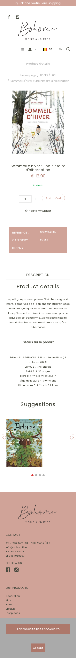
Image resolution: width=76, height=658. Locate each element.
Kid (54, 75)
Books (44, 75)
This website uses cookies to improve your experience (38, 630)
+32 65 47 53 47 (15, 551)
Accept (38, 648)
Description (38, 274)
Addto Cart (24, 443)
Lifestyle (11, 609)
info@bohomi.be (16, 547)
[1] (32, 475)
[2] (36, 475)
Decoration (13, 596)
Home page (28, 75)
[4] (43, 475)
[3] (40, 475)
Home (9, 604)
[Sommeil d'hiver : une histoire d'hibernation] (38, 93)
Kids (8, 600)
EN (60, 49)
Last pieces (13, 613)
